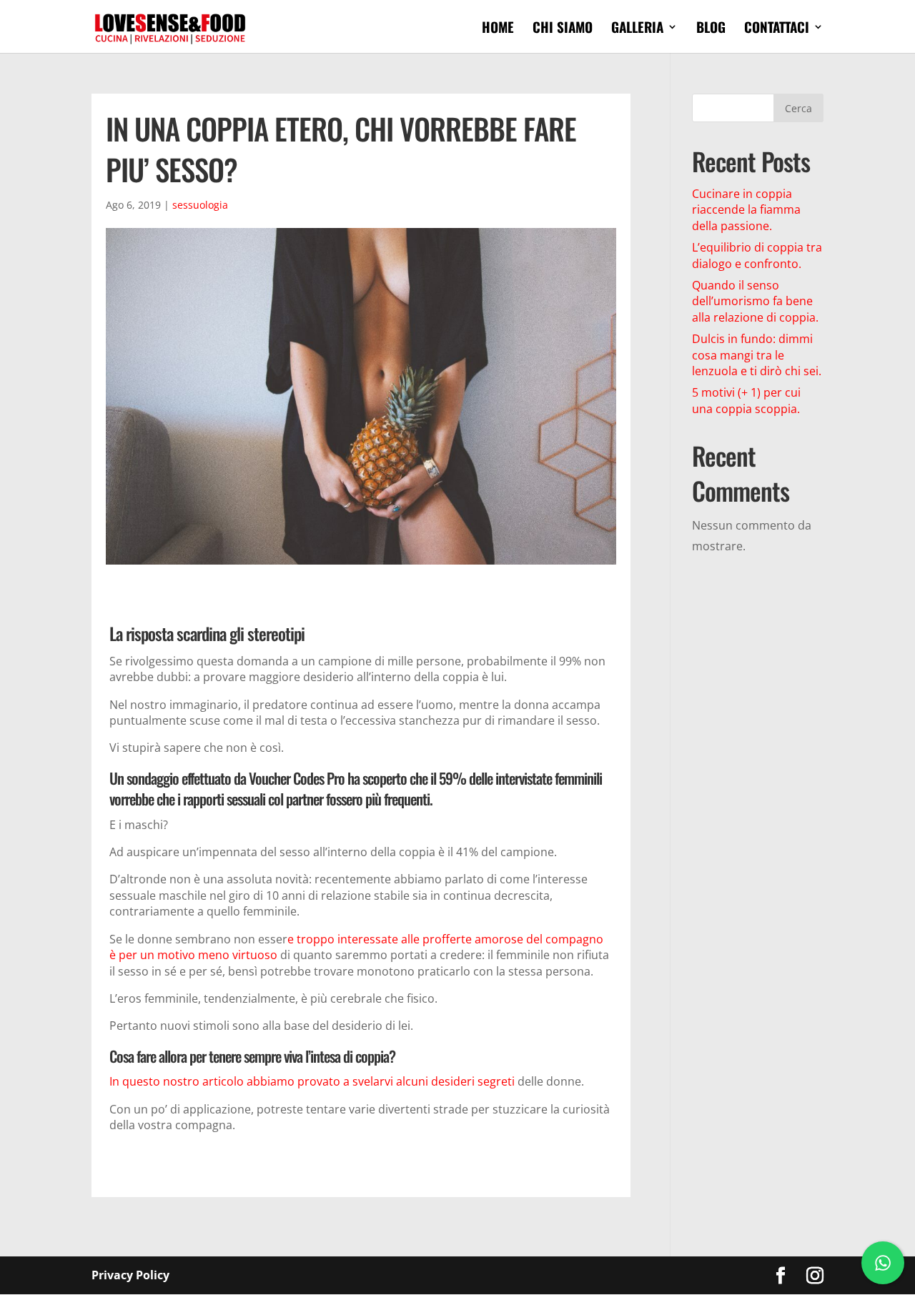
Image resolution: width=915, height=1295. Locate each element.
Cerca (798, 108)
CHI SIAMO (563, 28)
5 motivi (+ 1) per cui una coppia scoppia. (746, 400)
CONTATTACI (776, 28)
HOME (498, 28)
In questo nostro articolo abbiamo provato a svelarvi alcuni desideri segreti (313, 1081)
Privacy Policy (130, 1275)
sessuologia (200, 205)
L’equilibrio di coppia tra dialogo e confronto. (757, 255)
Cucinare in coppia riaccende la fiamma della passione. (746, 210)
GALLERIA (637, 28)
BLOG (711, 28)
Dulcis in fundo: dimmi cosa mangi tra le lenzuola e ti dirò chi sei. (756, 355)
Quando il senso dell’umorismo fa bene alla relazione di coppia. (755, 301)
